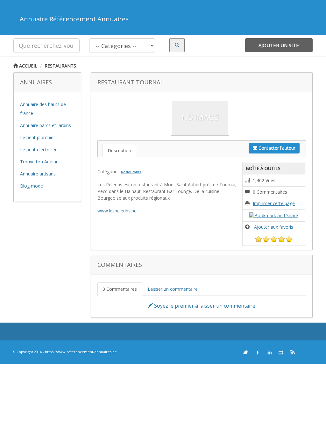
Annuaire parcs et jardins (45, 125)
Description (119, 150)
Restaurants (60, 66)
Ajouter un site (279, 45)
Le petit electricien (39, 149)
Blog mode (31, 186)
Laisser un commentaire (173, 289)
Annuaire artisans (38, 174)
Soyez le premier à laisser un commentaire (204, 305)
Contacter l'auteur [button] (276, 148)
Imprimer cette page (274, 203)
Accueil (27, 66)
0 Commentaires (120, 289)
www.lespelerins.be (117, 211)
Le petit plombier (37, 137)
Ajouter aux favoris (273, 227)
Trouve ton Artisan (39, 162)
